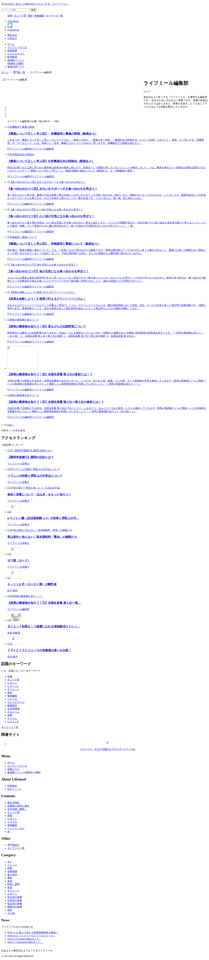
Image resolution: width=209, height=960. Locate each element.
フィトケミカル (15, 828)
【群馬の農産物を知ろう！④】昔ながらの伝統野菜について (46, 326)
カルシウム (13, 712)
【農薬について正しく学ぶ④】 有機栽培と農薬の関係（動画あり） (52, 133)
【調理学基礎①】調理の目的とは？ (30, 457)
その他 (11, 913)
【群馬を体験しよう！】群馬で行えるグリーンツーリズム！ (46, 298)
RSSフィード (14, 789)
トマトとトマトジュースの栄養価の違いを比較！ (39, 650)
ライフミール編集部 (43, 148)
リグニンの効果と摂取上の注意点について (35, 475)
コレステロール (15, 702)
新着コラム (13, 769)
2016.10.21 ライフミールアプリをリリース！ (31, 935)
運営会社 (12, 35)
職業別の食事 (14, 907)
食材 (30, 15)
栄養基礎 (12, 871)
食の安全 (12, 874)
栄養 (9, 15)
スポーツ (12, 894)
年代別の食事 (14, 897)
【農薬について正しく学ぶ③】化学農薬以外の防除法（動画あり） (51, 161)
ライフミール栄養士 (18, 463)
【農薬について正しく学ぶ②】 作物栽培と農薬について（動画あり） (53, 243)
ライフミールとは (17, 766)
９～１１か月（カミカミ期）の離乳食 (32, 584)
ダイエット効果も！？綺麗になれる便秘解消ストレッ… (43, 626)
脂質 (9, 815)
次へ (11, 425)
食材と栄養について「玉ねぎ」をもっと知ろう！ (39, 494)
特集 (9, 868)
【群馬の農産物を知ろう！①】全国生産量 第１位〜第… (44, 602)
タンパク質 (20, 15)
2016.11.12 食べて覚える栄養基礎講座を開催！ (32, 932)
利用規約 (12, 786)
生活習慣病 (13, 708)
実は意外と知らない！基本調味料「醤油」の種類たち (42, 536)
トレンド (12, 865)
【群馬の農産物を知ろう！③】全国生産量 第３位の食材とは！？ (49, 374)
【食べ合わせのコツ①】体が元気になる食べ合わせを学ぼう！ (48, 271)
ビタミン (12, 683)
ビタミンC (13, 686)
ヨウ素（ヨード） (19, 560)
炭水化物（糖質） (17, 809)
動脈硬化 (12, 705)
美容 (9, 887)
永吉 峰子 (12, 656)
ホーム (5, 72)
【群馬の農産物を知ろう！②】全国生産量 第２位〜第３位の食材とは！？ (55, 401)
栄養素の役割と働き (18, 806)
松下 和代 (12, 590)
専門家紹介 (13, 845)
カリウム (12, 718)
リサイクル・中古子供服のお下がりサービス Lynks (107, 749)
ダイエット (13, 689)
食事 (9, 715)
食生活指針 (13, 802)
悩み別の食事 (14, 903)
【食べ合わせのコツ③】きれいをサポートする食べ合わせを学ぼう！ (52, 188)
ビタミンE (13, 721)
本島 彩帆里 (13, 633)
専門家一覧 (19, 72)
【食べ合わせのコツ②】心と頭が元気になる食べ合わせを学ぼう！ (51, 216)
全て (9, 861)
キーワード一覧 (54, 15)
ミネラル (12, 699)
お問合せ (12, 38)
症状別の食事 (14, 900)
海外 (9, 910)
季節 (9, 878)
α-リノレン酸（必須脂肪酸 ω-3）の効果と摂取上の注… (43, 518)
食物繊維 (39, 15)
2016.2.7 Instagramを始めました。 (25, 942)
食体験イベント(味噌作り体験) (24, 772)
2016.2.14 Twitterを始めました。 (24, 939)
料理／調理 (13, 884)
